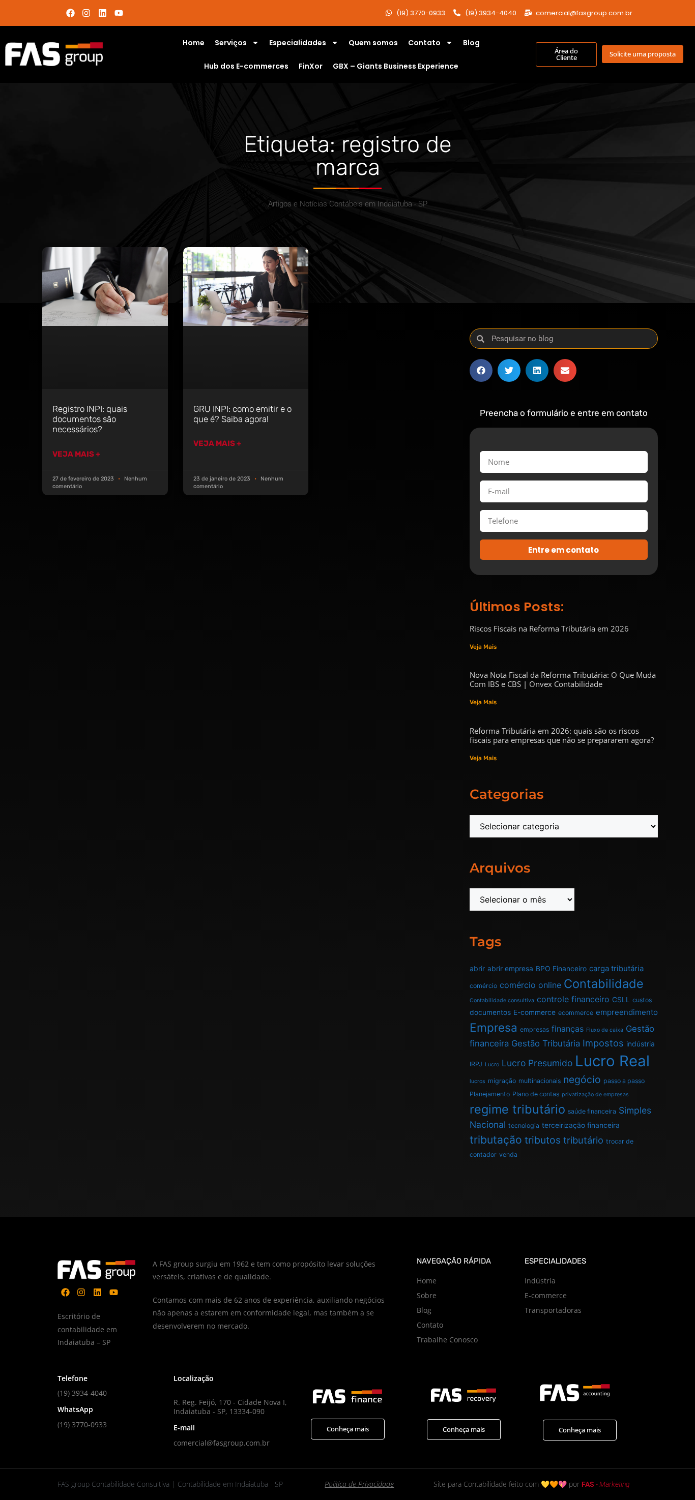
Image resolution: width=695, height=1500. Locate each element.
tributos (543, 1140)
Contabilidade (604, 983)
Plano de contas (535, 1094)
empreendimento (627, 1012)
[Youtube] (119, 13)
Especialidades (297, 43)
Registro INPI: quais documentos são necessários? (89, 419)
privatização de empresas (595, 1094)
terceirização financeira (581, 1125)
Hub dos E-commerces (246, 66)
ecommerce (575, 1012)
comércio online (530, 985)
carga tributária (616, 968)
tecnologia (523, 1125)
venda (508, 1154)
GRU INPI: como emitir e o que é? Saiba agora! (242, 414)
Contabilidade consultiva (502, 1000)
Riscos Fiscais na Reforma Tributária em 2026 (549, 628)
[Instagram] (87, 13)
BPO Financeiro (561, 969)
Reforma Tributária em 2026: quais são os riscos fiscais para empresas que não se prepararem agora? (562, 735)
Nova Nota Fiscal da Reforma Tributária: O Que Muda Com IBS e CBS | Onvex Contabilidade (563, 679)
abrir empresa (510, 969)
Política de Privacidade (359, 1484)
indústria (640, 1044)
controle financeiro (573, 999)
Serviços (231, 43)
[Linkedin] (102, 13)
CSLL (621, 1000)
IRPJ (476, 1064)
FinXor (311, 66)
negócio (582, 1079)
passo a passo (624, 1081)
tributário (583, 1140)
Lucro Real (612, 1061)
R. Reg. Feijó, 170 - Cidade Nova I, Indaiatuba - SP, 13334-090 (230, 1406)
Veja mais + (76, 454)
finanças (568, 1029)
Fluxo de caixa (604, 1030)
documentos (490, 1012)
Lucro (492, 1064)
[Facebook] (70, 13)
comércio (483, 985)
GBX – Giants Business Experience (395, 66)
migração (502, 1081)
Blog (471, 43)
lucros (477, 1081)
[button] (481, 370)
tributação (496, 1139)
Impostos (603, 1042)
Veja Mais (483, 646)
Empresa (493, 1027)
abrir (477, 969)
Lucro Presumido (537, 1063)
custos (642, 1000)
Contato (424, 43)
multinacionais (539, 1081)
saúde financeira (592, 1111)
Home (194, 43)
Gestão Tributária (545, 1043)
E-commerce (534, 1012)
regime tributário (517, 1109)
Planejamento (490, 1094)
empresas (534, 1029)
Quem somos (373, 43)
